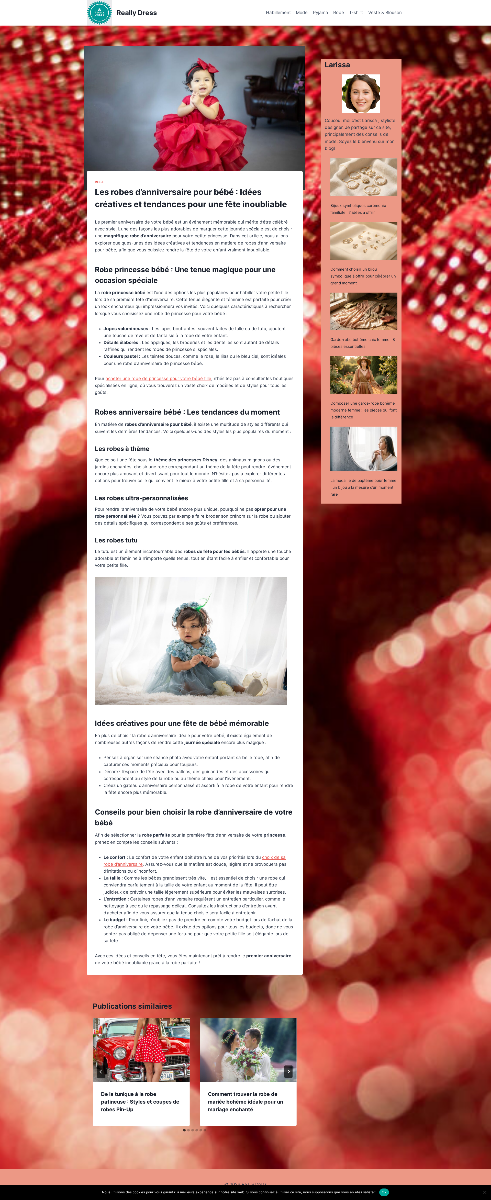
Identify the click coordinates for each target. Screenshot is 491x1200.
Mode (302, 12)
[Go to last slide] (101, 1071)
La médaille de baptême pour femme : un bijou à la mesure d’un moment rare (363, 487)
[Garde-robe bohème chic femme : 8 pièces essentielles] (363, 311)
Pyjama (320, 12)
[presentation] (141, 1050)
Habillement (278, 12)
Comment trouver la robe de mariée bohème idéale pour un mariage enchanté (245, 1102)
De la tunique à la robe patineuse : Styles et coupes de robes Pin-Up (140, 1102)
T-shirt (356, 12)
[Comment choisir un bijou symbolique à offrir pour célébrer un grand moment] (363, 241)
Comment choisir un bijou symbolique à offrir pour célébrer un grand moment (363, 276)
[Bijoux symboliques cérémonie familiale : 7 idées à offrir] (363, 177)
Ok (384, 1192)
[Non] (484, 1192)
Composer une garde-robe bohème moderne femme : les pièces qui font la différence (363, 410)
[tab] (184, 1130)
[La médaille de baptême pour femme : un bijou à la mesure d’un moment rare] (363, 449)
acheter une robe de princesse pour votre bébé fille (158, 378)
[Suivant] (288, 1071)
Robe (338, 12)
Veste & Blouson (385, 12)
